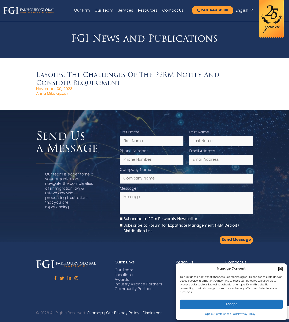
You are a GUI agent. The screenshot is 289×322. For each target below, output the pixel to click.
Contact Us (172, 10)
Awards (122, 280)
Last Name (199, 132)
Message (128, 188)
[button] (280, 269)
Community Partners (134, 289)
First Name (129, 132)
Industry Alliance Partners (138, 284)
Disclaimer (152, 313)
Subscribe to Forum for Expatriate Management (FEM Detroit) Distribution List (181, 228)
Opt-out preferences (218, 314)
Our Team (104, 10)
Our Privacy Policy (244, 314)
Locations (124, 275)
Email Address (202, 151)
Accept (231, 304)
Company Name (135, 170)
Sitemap (95, 313)
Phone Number (134, 151)
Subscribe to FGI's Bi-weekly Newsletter (160, 219)
